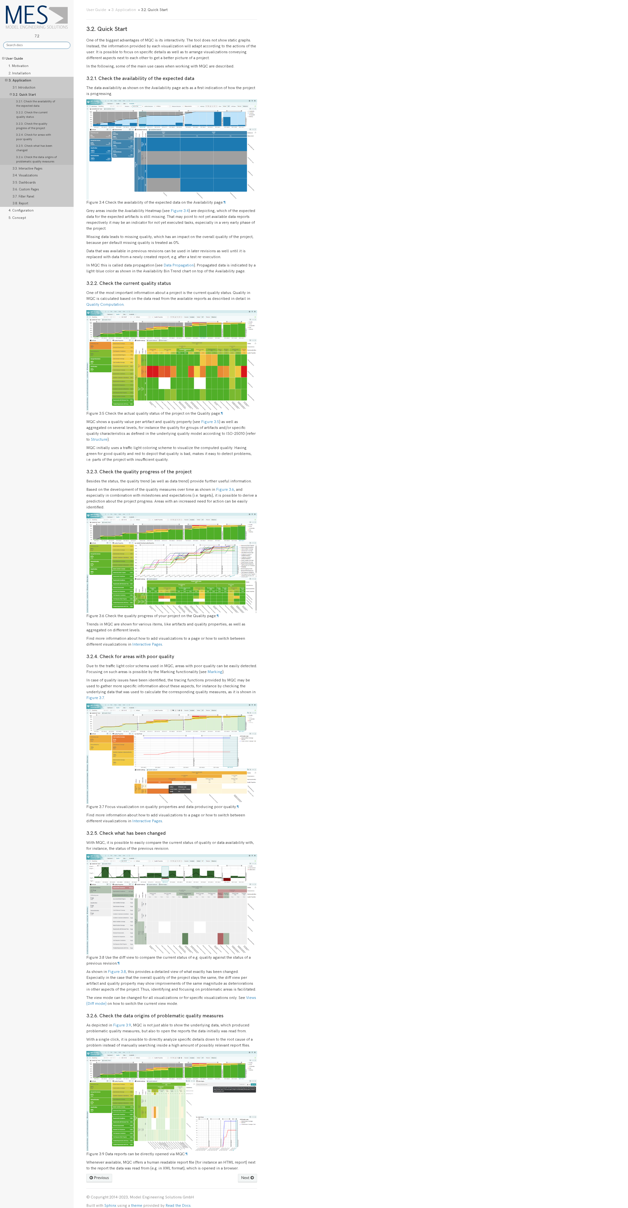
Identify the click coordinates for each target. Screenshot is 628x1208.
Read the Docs (178, 1205)
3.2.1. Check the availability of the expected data (35, 103)
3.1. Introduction (24, 88)
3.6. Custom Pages (26, 189)
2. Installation (20, 73)
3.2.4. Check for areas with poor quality (33, 137)
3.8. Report (20, 203)
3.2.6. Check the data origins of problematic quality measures (36, 159)
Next (245, 1178)
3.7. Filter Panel (23, 197)
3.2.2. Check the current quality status (32, 115)
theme (136, 1205)
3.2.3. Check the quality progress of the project (31, 126)
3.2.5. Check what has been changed (34, 148)
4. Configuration (21, 210)
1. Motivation (18, 66)
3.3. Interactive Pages (27, 169)
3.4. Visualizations (25, 175)
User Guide (14, 58)
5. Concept (17, 218)
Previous (101, 1178)
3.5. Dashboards (24, 183)
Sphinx (110, 1205)
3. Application (20, 80)
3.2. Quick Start (24, 95)
